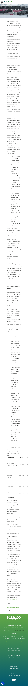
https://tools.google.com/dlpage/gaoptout (16, 266)
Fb (13, 680)
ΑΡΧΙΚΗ (9, 12)
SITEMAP (10, 630)
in (15, 680)
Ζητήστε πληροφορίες (14, 643)
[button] (2, 683)
